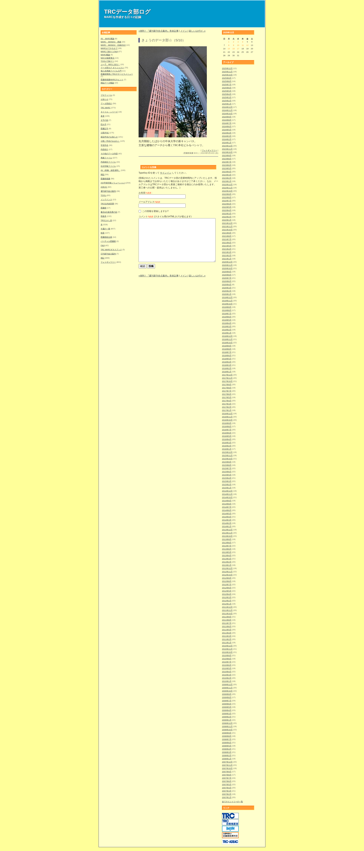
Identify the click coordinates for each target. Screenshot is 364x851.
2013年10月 (227, 536)
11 (243, 45)
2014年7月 (226, 507)
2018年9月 (226, 346)
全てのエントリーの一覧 (232, 802)
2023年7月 (226, 162)
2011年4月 (226, 633)
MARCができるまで (109, 48)
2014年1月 (226, 526)
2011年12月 (227, 607)
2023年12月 (227, 146)
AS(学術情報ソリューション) (113, 183)
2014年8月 (226, 504)
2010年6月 (226, 665)
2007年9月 (226, 772)
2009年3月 (226, 713)
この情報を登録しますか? (155, 211)
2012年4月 (226, 594)
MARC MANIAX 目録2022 (113, 45)
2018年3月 (226, 365)
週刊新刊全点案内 (108, 191)
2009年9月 (226, 694)
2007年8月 (226, 775)
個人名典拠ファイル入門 (111, 71)
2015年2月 (226, 484)
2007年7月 (226, 778)
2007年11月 (227, 765)
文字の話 (104, 120)
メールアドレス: (149, 202)
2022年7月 (226, 201)
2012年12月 (227, 568)
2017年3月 (226, 404)
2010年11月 (227, 649)
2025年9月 (226, 78)
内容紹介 (104, 149)
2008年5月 (226, 746)
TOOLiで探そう (107, 61)
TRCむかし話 (106, 220)
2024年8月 (226, 120)
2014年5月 (226, 513)
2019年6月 (226, 317)
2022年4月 (226, 210)
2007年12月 (227, 762)
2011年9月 (226, 617)
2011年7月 (226, 623)
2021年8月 (226, 236)
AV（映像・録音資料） (110, 170)
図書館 (103, 208)
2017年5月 (226, 397)
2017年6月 (226, 394)
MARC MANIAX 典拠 (111, 42)
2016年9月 (226, 423)
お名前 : (145, 192)
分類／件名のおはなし (110, 141)
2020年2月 (226, 291)
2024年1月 (226, 143)
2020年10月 (227, 268)
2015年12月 (227, 452)
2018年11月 (227, 339)
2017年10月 (227, 381)
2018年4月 (226, 362)
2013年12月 (227, 530)
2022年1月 (226, 220)
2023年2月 (226, 178)
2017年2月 (226, 407)
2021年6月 (226, 243)
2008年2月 (226, 755)
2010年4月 (226, 672)
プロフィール (106, 95)
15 (229, 49)
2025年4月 (226, 94)
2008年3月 (226, 752)
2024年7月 (226, 123)
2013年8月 (226, 543)
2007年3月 (226, 791)
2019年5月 (226, 320)
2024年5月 (226, 130)
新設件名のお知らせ (109, 137)
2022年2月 (226, 217)
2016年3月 (226, 443)
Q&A (103, 245)
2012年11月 (227, 572)
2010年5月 (226, 668)
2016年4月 (226, 439)
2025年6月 (226, 88)
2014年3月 (226, 520)
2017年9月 (226, 384)
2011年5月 (226, 630)
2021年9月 (226, 233)
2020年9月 (226, 272)
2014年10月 (227, 497)
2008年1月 (226, 759)
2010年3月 (226, 675)
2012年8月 (226, 581)
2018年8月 (226, 349)
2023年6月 (226, 165)
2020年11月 (227, 265)
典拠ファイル (106, 158)
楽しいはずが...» (197, 31)
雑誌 (102, 174)
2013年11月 (227, 533)
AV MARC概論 (107, 39)
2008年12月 (227, 723)
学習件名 (104, 145)
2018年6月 (226, 355)
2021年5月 (226, 246)
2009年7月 (226, 701)
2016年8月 (226, 426)
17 (238, 49)
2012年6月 (226, 588)
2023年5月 (226, 168)
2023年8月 (226, 159)
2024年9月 (226, 117)
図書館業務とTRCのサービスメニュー (117, 74)
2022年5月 (226, 207)
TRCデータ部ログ (127, 12)
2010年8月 (226, 659)
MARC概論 (105, 55)
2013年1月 (226, 565)
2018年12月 (227, 336)
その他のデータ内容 (109, 154)
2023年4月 (226, 172)
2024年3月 (226, 136)
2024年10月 (227, 114)
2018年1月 (226, 372)
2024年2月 (226, 139)
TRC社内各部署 (107, 204)
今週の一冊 (105, 229)
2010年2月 (226, 678)
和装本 (103, 216)
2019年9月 (226, 307)
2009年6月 (226, 704)
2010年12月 (227, 646)
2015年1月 (226, 488)
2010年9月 (226, 655)
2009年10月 (227, 691)
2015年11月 (227, 455)
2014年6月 (226, 510)
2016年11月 (227, 417)
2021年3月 (226, 252)
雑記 (102, 258)
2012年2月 (226, 601)
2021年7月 (226, 239)
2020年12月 (227, 262)
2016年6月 (226, 433)
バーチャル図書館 (108, 241)
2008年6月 (226, 743)
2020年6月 (226, 281)
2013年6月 (226, 549)
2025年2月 (226, 101)
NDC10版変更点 (108, 58)
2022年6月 (226, 204)
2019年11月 (227, 301)
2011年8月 (226, 620)
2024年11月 (227, 110)
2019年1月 (226, 333)
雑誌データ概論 (107, 83)
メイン (184, 31)
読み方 (103, 124)
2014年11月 (227, 494)
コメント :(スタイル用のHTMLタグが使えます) (165, 216)
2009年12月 (227, 684)
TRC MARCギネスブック (111, 250)
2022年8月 (226, 197)
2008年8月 (226, 736)
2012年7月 (226, 584)
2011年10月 (227, 613)
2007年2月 (226, 794)
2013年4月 (226, 555)
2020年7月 (226, 278)
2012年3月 (226, 597)
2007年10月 (227, 768)
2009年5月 (226, 707)
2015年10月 (227, 459)
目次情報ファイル (108, 166)
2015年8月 (226, 465)
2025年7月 (226, 84)
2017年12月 (227, 375)
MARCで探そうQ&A (109, 51)
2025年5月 (226, 91)
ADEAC (104, 187)
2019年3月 (226, 326)
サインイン (165, 173)
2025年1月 (226, 104)
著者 (102, 116)
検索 (102, 233)
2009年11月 (227, 688)
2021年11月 (227, 226)
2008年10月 (227, 730)
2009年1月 (226, 720)
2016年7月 (226, 430)
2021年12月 (227, 223)
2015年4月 (226, 478)
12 (247, 45)
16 (233, 49)
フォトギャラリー (108, 262)
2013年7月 (226, 546)
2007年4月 (226, 788)
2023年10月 (227, 152)
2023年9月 (226, 155)
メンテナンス (106, 199)
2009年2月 (226, 717)
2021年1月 (226, 259)
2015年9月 (226, 462)
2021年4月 (226, 249)
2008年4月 (226, 749)
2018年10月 (227, 343)
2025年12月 (227, 68)
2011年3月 (226, 636)
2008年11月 (227, 726)
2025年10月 (227, 75)
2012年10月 (227, 575)
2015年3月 (226, 481)
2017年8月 (226, 388)
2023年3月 (226, 175)
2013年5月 (226, 552)
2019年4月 (226, 323)
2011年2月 (226, 639)
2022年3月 (226, 214)
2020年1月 (226, 294)
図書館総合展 (106, 237)
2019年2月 (226, 330)
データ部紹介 (106, 103)
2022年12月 (227, 184)
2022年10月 (227, 191)
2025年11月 (227, 72)
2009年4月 (226, 710)
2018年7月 (226, 352)
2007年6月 (226, 781)
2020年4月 (226, 284)
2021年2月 (226, 255)
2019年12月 (227, 297)
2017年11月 (227, 378)
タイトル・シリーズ (109, 112)
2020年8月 (226, 275)
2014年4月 (226, 517)
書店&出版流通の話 (109, 212)
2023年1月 (226, 181)
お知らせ (104, 99)
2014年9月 (226, 501)
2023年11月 (227, 149)
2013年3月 (226, 559)
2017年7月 (226, 391)
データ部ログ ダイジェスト (112, 68)
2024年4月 (226, 133)
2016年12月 (227, 414)
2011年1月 (226, 643)
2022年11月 (227, 188)
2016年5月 (226, 436)
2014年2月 (226, 523)
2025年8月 (226, 81)
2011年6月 (226, 626)
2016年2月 (226, 446)
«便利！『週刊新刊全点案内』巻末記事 (159, 31)
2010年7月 (226, 662)
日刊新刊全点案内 (108, 254)
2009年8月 (226, 697)
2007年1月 (226, 797)
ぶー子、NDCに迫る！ (110, 64)
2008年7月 (226, 739)
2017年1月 (226, 410)
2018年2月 (226, 368)
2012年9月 (226, 578)
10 (238, 45)
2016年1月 (226, 449)
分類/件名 (105, 133)
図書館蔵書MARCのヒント (112, 80)
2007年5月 (226, 784)
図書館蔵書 (105, 179)
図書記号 (104, 129)
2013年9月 (226, 539)
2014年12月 (227, 491)
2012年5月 (226, 591)
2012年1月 (226, 604)
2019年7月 (226, 314)
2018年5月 (226, 359)
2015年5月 (226, 475)
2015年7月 (226, 468)
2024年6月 (226, 126)
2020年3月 (226, 288)
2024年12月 (227, 107)
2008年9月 (226, 733)
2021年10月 (227, 230)
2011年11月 (227, 610)
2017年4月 (226, 401)
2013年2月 (226, 562)
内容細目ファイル (108, 162)
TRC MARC (106, 108)
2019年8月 (226, 310)
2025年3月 (226, 97)
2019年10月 (227, 304)
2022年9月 (226, 194)
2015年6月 (226, 472)
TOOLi (103, 195)
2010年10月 (227, 652)
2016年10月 (227, 420)
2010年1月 (226, 681)
